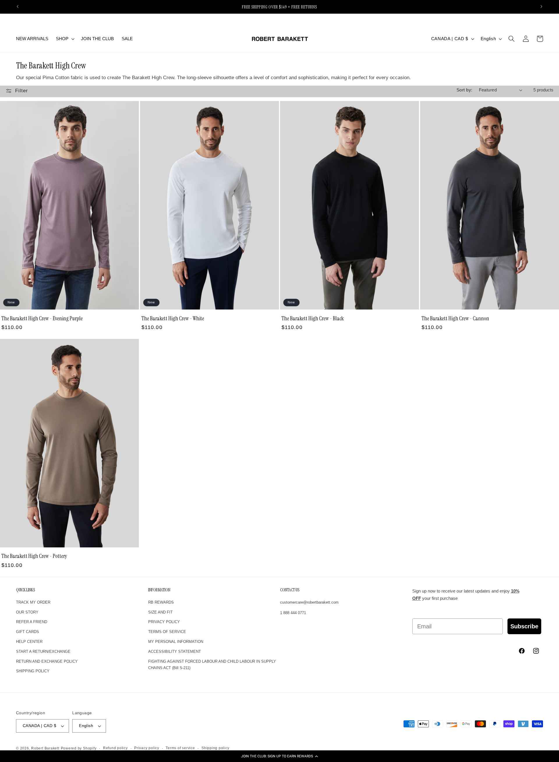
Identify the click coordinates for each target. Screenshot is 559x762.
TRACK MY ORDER (33, 602)
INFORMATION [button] (159, 590)
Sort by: (465, 89)
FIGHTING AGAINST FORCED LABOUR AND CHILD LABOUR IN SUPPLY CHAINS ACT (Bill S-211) (212, 664)
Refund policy (115, 748)
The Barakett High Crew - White (172, 318)
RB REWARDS (161, 602)
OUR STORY (27, 612)
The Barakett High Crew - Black (313, 318)
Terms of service (180, 748)
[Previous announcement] (17, 7)
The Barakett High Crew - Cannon (455, 318)
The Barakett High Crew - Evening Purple (42, 318)
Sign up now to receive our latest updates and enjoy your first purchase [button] (465, 595)
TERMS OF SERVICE (167, 632)
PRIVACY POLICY (164, 622)
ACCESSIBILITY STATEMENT (174, 651)
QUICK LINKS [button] (25, 590)
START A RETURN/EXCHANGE (43, 651)
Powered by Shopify (79, 748)
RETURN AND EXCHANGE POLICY (47, 661)
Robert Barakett (45, 748)
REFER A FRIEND (31, 622)
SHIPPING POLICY (32, 671)
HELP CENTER (29, 641)
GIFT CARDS (27, 632)
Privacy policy (146, 748)
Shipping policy (215, 748)
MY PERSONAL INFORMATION (175, 641)
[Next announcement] (541, 7)
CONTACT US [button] (289, 590)
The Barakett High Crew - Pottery (34, 556)
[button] (279, 756)
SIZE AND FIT (160, 612)
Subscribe (524, 626)
